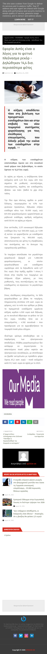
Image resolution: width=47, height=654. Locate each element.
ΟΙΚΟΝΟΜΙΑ (19, 38)
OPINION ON (30, 650)
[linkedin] (32, 636)
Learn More (20, 20)
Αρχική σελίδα (9, 38)
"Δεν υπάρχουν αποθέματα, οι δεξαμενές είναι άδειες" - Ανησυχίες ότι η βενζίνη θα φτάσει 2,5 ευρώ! (28, 514)
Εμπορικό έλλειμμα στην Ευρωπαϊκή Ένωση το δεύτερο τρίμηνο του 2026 (28, 501)
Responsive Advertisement (23, 25)
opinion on (9, 73)
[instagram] (26, 636)
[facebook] (15, 636)
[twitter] (21, 636)
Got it (31, 20)
